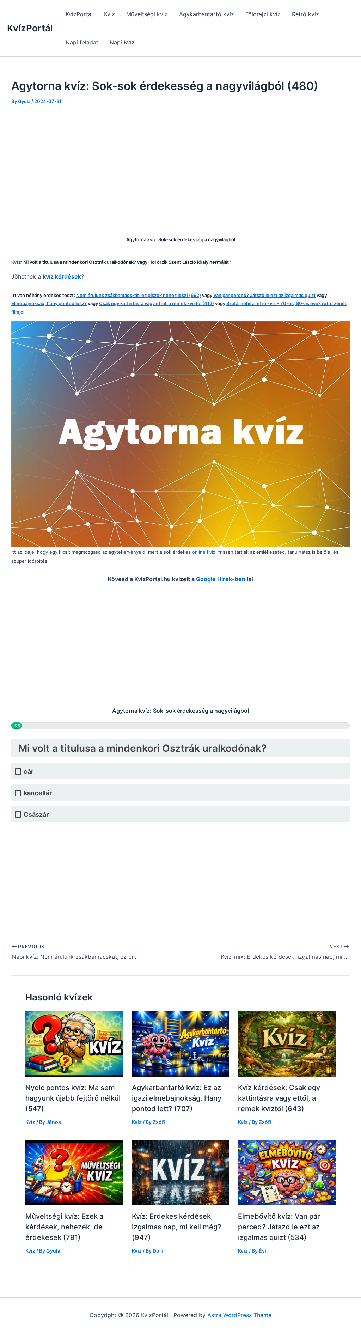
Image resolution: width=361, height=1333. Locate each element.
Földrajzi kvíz (263, 14)
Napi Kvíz (122, 42)
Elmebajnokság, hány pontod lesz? (49, 303)
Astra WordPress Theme (239, 1315)
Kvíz (109, 14)
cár (28, 771)
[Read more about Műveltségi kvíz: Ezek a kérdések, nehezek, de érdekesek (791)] (74, 1172)
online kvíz (203, 552)
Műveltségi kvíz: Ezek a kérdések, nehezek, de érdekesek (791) (64, 1227)
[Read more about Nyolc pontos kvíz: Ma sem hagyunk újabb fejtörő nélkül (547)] (74, 1043)
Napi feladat (82, 42)
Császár (36, 814)
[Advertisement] (180, 165)
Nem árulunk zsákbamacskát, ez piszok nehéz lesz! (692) (138, 295)
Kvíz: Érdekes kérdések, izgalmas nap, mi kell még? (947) (176, 1227)
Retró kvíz (305, 14)
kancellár (38, 793)
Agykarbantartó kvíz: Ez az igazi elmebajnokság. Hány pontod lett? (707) (176, 1098)
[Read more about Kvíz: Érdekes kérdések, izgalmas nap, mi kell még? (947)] (181, 1172)
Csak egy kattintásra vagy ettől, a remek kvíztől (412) (156, 303)
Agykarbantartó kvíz (206, 14)
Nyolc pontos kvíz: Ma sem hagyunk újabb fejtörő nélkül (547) (73, 1098)
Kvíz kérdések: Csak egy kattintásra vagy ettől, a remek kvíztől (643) (279, 1098)
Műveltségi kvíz (147, 14)
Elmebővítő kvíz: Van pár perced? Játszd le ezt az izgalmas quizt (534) (279, 1227)
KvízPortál (30, 28)
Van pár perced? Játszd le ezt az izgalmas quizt (264, 295)
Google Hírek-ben (220, 579)
